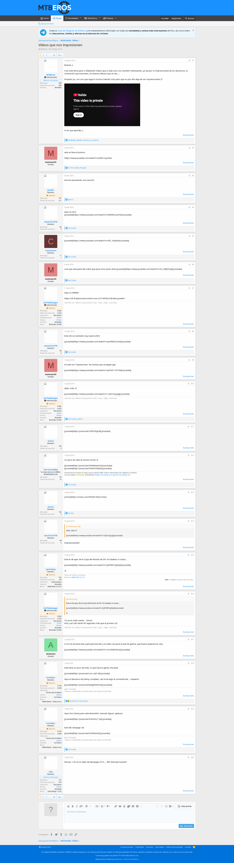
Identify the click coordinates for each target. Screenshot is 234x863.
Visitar (59, 317)
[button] (80, 17)
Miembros (92, 18)
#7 (193, 288)
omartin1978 (50, 221)
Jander (50, 190)
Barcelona (57, 315)
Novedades (73, 18)
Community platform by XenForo (117, 855)
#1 (193, 60)
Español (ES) (46, 847)
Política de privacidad (174, 847)
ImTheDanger (51, 302)
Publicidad (139, 847)
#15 (192, 555)
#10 (192, 384)
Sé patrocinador (127, 847)
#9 (193, 360)
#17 (192, 639)
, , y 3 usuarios (83, 140)
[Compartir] (189, 60)
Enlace (58, 320)
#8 (193, 331)
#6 (193, 264)
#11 (192, 426)
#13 (192, 492)
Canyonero (50, 250)
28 (54, 55)
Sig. (59, 55)
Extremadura (56, 582)
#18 (192, 663)
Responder (189, 135)
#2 (193, 148)
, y (77, 168)
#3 (193, 175)
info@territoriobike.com (103, 475)
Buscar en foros (47, 23)
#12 (192, 455)
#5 (193, 236)
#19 (192, 709)
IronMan (50, 677)
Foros (58, 18)
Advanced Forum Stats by (117, 859)
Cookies (188, 847)
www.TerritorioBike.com (121, 475)
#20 (192, 757)
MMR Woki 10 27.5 (78, 577)
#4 (193, 207)
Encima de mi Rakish (53, 692)
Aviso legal (159, 847)
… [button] (50, 55)
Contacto (149, 847)
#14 (192, 521)
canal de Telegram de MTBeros (71, 30)
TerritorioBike (51, 469)
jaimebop (51, 569)
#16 (192, 594)
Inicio (46, 18)
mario (51, 440)
